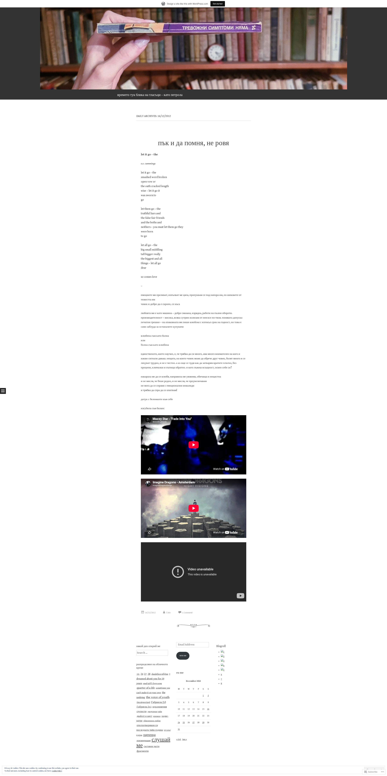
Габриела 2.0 (158, 702)
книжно (157, 716)
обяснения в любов (152, 721)
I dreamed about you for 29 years (153, 679)
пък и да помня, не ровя (193, 143)
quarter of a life (146, 687)
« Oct (178, 739)
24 (142, 674)
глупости (141, 711)
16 (208, 709)
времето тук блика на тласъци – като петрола (149, 95)
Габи (168, 612)
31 (179, 729)
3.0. (138, 674)
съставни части (151, 746)
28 (149, 674)
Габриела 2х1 (144, 706)
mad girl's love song (152, 683)
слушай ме (153, 742)
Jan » (184, 739)
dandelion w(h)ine (159, 674)
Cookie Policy (57, 771)
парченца (149, 735)
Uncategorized (143, 702)
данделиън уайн (155, 711)
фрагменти (143, 751)
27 (145, 674)
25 (184, 722)
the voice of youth (157, 697)
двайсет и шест (144, 716)
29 (203, 722)
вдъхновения (160, 706)
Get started (218, 4)
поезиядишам (144, 740)
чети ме (182, 655)
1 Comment (187, 612)
